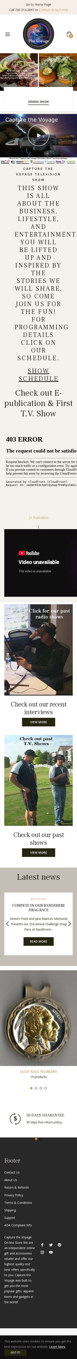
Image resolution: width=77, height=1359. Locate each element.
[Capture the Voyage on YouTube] (51, 1252)
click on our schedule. (38, 350)
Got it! (15, 1352)
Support (9, 1218)
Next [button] (69, 924)
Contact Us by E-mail (53, 10)
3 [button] (43, 83)
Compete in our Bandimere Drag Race (38, 908)
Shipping (10, 1210)
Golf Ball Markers (38, 1071)
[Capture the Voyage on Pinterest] (59, 1244)
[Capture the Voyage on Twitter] (51, 1244)
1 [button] (34, 83)
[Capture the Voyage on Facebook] (42, 1244)
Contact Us (12, 1172)
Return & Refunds (16, 1187)
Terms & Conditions (18, 1203)
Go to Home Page (38, 4)
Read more (38, 941)
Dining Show (38, 102)
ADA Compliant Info (18, 1225)
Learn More (57, 1347)
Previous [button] (7, 924)
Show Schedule (38, 375)
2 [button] (38, 83)
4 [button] (45, 1088)
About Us (10, 1180)
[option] (38, 72)
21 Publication (38, 518)
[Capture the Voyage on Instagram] (42, 1252)
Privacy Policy (13, 1195)
